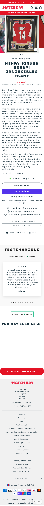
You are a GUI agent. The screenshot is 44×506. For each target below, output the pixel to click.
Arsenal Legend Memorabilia (22, 429)
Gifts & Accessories (22, 439)
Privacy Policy (22, 464)
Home (14, 59)
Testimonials (22, 425)
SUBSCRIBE (21, 478)
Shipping (18, 85)
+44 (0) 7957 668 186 (22, 406)
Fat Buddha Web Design (26, 503)
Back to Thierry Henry (23, 371)
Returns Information (22, 471)
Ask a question (22, 226)
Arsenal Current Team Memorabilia (22, 432)
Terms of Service (22, 450)
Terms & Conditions (22, 468)
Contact (22, 446)
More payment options (22, 196)
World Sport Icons (22, 436)
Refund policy (22, 453)
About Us (22, 418)
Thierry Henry (25, 59)
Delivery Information (22, 461)
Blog (22, 421)
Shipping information (22, 221)
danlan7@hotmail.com (22, 402)
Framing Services (22, 443)
